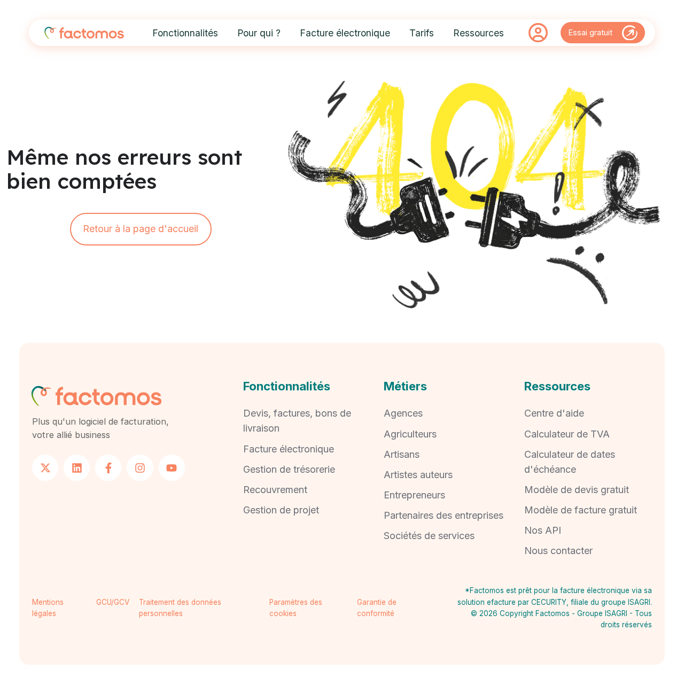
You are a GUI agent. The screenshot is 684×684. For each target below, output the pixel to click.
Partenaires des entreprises (443, 515)
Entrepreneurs (414, 495)
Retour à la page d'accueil (140, 228)
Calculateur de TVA (567, 434)
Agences (403, 413)
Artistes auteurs (418, 474)
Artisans (401, 454)
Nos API (542, 530)
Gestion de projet (281, 510)
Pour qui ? (259, 33)
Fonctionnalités (185, 33)
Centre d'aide (554, 413)
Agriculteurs (410, 434)
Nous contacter (558, 550)
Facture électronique (345, 33)
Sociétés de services (429, 535)
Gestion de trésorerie (289, 469)
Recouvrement (275, 489)
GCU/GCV (112, 602)
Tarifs (421, 33)
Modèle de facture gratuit (580, 510)
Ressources (478, 33)
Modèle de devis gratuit (576, 489)
